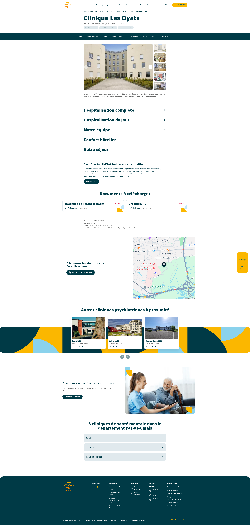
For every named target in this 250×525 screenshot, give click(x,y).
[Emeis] (67, 5)
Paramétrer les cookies (138, 520)
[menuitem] (105, 5)
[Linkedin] (97, 487)
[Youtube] (100, 487)
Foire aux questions (72, 397)
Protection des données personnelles (96, 520)
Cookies (113, 520)
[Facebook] (93, 487)
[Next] (150, 67)
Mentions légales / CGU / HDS (71, 520)
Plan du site (123, 520)
